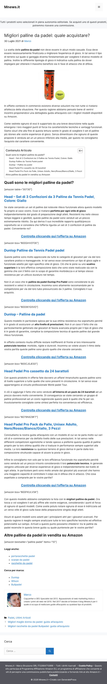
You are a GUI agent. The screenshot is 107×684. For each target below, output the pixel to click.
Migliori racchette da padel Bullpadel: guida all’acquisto (38, 626)
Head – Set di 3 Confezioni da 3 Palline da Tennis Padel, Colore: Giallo (40, 158)
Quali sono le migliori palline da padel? (25, 154)
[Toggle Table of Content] (79, 150)
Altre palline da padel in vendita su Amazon (28, 174)
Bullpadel (16, 584)
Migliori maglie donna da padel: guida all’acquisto (35, 621)
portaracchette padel (23, 556)
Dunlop (15, 577)
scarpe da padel (20, 559)
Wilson (15, 581)
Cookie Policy (86, 665)
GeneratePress (68, 679)
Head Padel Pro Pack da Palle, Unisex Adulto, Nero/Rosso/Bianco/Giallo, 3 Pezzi (45, 171)
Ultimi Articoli (23, 617)
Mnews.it (12, 7)
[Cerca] (50, 651)
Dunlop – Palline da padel (20, 165)
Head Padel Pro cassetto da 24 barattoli (27, 168)
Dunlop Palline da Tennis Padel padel (26, 161)
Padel (11, 617)
